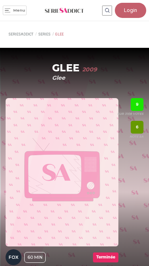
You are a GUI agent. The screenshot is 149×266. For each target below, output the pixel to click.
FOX (13, 257)
